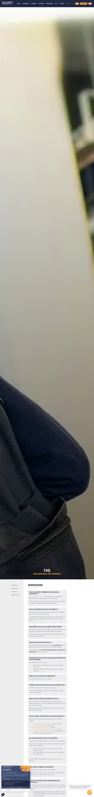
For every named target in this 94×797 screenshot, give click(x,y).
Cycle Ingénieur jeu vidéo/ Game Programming (44, 729)
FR (66, 3)
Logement (14, 592)
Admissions (14, 585)
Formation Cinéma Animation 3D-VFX (42, 723)
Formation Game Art (38, 725)
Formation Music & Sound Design (41, 727)
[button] (72, 4)
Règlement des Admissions (37, 596)
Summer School (15, 595)
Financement (14, 588)
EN (68, 3)
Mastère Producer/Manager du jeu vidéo (43, 731)
